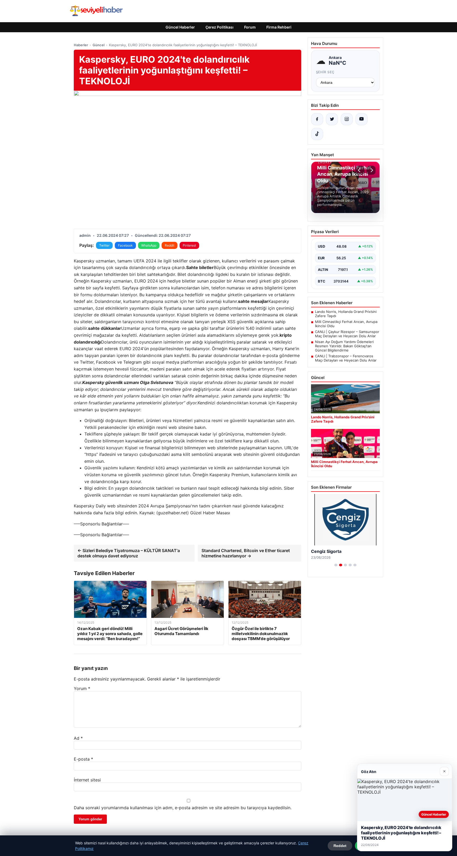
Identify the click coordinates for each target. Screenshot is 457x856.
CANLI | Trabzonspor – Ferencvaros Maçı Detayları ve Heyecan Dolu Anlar (346, 358)
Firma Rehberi (278, 27)
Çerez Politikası (219, 27)
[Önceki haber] (359, 170)
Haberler (81, 45)
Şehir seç (325, 72)
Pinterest (189, 245)
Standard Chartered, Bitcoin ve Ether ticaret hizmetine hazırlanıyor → (246, 553)
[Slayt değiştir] (335, 565)
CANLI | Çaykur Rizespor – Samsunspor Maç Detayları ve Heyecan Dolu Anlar (347, 334)
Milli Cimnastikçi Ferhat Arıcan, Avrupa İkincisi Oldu (346, 324)
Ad (78, 738)
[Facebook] (317, 119)
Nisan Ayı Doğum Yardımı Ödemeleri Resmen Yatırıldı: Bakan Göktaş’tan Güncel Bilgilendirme (344, 346)
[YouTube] (361, 119)
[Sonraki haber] (371, 170)
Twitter (104, 245)
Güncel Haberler (180, 27)
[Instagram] (347, 119)
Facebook (125, 245)
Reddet (339, 846)
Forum (250, 27)
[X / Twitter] (332, 119)
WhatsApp (148, 245)
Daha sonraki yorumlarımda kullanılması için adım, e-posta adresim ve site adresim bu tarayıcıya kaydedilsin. (182, 807)
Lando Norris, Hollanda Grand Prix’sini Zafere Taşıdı (346, 313)
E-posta (83, 759)
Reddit (169, 245)
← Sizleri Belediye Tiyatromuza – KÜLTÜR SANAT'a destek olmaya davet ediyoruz (128, 553)
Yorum (82, 688)
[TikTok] (317, 134)
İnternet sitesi (87, 780)
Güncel (98, 45)
